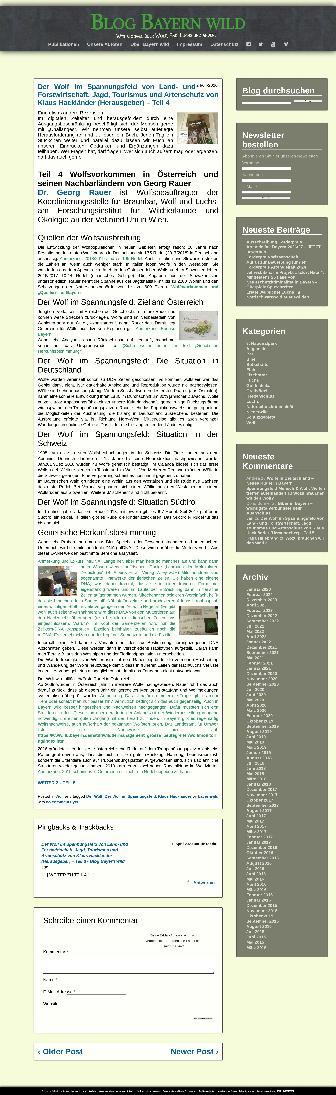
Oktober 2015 (259, 916)
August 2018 (259, 758)
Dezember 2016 (261, 847)
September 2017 (262, 805)
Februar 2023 (259, 610)
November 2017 (262, 794)
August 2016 (259, 863)
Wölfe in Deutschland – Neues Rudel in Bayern (280, 480)
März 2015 (256, 947)
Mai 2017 (255, 821)
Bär (249, 354)
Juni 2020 (256, 694)
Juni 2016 (256, 873)
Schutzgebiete (260, 417)
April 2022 (256, 636)
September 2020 (262, 684)
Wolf (60, 796)
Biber (251, 359)
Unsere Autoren (104, 44)
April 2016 (256, 884)
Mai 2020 (255, 700)
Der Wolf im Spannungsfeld (130, 796)
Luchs (252, 401)
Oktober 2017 (259, 800)
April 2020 (256, 705)
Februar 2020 (259, 715)
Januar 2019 (258, 752)
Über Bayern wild (149, 44)
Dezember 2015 (261, 905)
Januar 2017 (258, 842)
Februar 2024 (259, 594)
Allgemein (256, 348)
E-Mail (249, 186)
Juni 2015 (256, 937)
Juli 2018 (255, 763)
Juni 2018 (256, 768)
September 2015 (262, 921)
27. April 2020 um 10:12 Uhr (193, 844)
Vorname (250, 163)
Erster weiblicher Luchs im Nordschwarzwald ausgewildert (277, 294)
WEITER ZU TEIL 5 (56, 782)
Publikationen (63, 44)
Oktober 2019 (259, 721)
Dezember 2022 (261, 615)
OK (279, 1091)
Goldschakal (259, 385)
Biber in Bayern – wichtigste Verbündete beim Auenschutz (279, 508)
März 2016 (256, 889)
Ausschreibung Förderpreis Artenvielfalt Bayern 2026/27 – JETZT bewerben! (283, 247)
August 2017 (259, 810)
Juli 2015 (255, 931)
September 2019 (262, 726)
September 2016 (262, 858)
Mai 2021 (255, 657)
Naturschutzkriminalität (269, 406)
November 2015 (262, 910)
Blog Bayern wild (168, 21)
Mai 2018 (255, 773)
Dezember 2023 (261, 599)
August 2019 (259, 731)
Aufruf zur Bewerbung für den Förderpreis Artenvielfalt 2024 (276, 264)
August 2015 (259, 926)
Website (51, 1003)
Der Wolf (94, 796)
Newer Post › (194, 1051)
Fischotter (256, 375)
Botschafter (258, 364)
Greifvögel (256, 390)
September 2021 (262, 652)
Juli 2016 (255, 868)
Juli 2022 (255, 626)
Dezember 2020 (261, 673)
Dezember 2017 (261, 789)
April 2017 (256, 826)
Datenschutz (224, 44)
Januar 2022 (258, 642)
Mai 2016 (255, 879)
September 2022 (262, 621)
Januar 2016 (258, 900)
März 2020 (256, 710)
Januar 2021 (258, 668)
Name (50, 979)
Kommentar (55, 951)
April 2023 (256, 605)
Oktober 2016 (259, 852)
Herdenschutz (260, 396)
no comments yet (62, 802)
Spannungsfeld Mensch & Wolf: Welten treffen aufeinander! (285, 491)
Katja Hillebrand (262, 538)
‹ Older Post (60, 1051)
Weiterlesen (288, 1091)
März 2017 (256, 831)
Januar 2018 (258, 784)
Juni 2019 (256, 736)
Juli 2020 (255, 689)
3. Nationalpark (261, 343)
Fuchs (252, 380)
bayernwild (208, 796)
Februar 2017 (259, 837)
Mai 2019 (255, 742)
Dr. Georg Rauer (74, 192)
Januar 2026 (258, 589)
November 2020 (262, 678)
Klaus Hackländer (174, 796)
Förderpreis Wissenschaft (272, 257)
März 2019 (256, 747)
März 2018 (256, 779)
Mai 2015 (255, 942)
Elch (250, 369)
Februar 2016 (259, 894)
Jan (250, 518)
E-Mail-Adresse (59, 991)
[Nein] (332, 1091)
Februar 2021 (259, 663)
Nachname (252, 174)
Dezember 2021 (261, 647)
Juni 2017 (256, 815)
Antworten (204, 882)
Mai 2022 (255, 631)
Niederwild (257, 411)
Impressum (189, 44)
